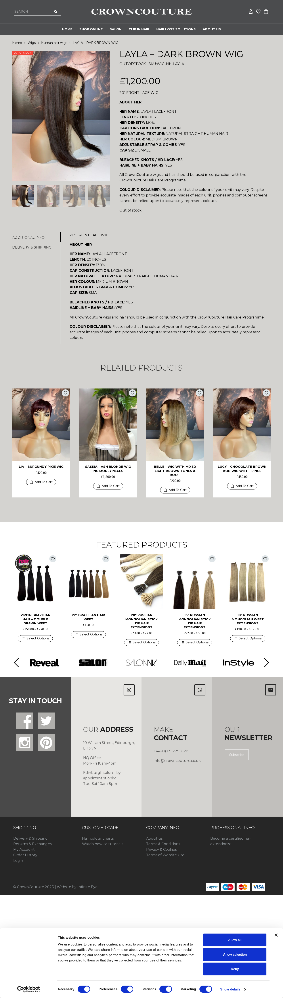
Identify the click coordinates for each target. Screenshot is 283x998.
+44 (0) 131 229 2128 (171, 751)
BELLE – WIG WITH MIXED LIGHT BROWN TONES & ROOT (175, 471)
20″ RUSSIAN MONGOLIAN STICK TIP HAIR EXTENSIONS (141, 621)
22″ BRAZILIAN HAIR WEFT (88, 617)
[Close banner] (276, 935)
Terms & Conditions (163, 844)
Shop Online (91, 29)
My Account (24, 849)
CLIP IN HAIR (139, 29)
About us (154, 838)
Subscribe (236, 755)
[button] (41, 482)
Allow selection (235, 954)
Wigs (32, 43)
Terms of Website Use (165, 855)
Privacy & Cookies (161, 849)
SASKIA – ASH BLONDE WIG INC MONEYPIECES (108, 469)
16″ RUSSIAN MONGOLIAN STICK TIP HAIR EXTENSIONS (194, 621)
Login (18, 860)
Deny (235, 969)
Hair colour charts (98, 838)
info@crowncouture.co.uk (177, 761)
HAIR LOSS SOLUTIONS (176, 29)
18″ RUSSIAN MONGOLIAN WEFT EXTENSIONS (248, 619)
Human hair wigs (54, 43)
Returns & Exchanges (32, 844)
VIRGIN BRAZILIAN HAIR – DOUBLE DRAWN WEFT (35, 619)
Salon (116, 29)
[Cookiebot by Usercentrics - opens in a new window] (28, 989)
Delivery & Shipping (30, 838)
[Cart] (266, 11)
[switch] (127, 989)
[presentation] (17, 116)
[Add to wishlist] (65, 392)
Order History (25, 855)
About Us (212, 29)
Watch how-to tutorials (102, 844)
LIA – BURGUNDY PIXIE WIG (41, 467)
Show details (230, 989)
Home (67, 29)
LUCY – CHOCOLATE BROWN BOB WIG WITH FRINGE (242, 469)
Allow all (234, 940)
